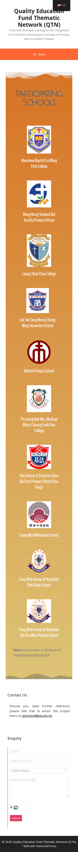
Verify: (14, 802)
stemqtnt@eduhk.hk (37, 715)
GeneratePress (46, 846)
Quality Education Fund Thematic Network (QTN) (39, 17)
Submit (16, 818)
